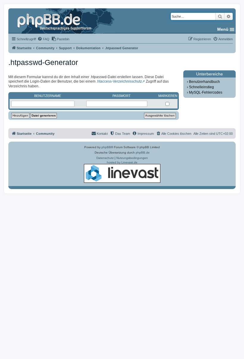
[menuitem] (43, 39)
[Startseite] (55, 21)
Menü (223, 29)
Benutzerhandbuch (204, 82)
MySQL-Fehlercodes (205, 92)
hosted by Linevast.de (122, 162)
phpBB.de (143, 152)
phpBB (106, 147)
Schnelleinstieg (201, 87)
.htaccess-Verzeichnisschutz (119, 81)
